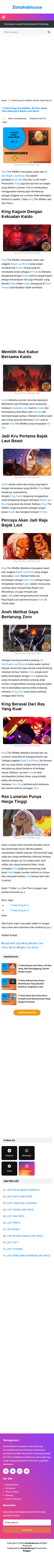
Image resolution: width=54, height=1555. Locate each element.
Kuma (41, 599)
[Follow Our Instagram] (19, 1471)
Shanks (37, 412)
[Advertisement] (27, 67)
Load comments (27, 1012)
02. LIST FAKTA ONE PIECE (17, 1196)
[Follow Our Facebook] (6, 1471)
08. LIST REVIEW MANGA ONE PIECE (23, 1235)
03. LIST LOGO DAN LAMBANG (20, 1203)
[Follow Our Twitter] (13, 1471)
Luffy (10, 595)
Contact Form (11, 1484)
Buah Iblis (17, 179)
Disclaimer (10, 1488)
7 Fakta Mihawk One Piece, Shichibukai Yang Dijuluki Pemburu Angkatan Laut (31, 983)
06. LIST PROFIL (12, 1222)
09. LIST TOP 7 (11, 1242)
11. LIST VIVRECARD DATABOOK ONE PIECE (27, 1255)
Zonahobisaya (28, 1548)
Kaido (19, 268)
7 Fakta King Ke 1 (19, 905)
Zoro (26, 580)
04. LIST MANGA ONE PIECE (18, 1209)
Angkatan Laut (19, 408)
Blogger (27, 1550)
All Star (34, 272)
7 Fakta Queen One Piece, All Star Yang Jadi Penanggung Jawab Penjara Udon (35, 968)
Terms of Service (13, 1499)
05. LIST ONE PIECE (14, 1216)
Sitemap (9, 1495)
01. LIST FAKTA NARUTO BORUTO (21, 1190)
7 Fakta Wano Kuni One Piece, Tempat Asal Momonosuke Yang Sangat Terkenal (34, 998)
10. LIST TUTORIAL (13, 1249)
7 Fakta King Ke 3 (19, 910)
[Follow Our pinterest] (26, 1471)
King (4, 171)
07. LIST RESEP (11, 1229)
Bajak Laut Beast (15, 176)
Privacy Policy (12, 1492)
